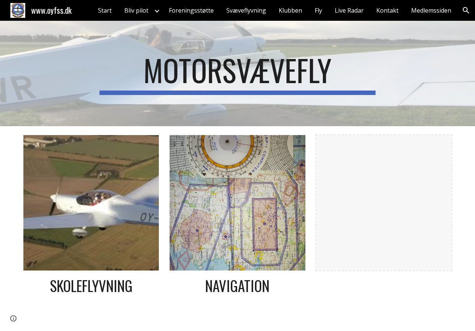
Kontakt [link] (387, 10)
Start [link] (105, 10)
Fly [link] (318, 10)
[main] (237, 73)
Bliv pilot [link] (136, 10)
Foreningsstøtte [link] (191, 10)
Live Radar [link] (349, 10)
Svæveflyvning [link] (246, 10)
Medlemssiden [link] (431, 10)
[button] (466, 10)
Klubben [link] (290, 10)
